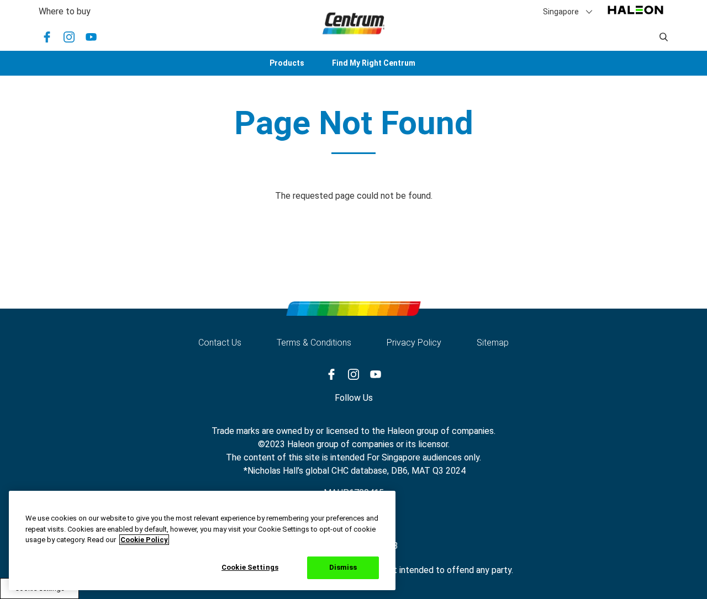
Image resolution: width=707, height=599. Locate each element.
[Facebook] (47, 37)
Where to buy (65, 11)
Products (287, 63)
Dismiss (343, 567)
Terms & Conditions (314, 342)
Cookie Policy (144, 540)
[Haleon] (635, 15)
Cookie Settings (249, 567)
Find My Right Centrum (373, 63)
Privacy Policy (414, 342)
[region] (202, 540)
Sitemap (493, 342)
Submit (663, 37)
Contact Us (219, 342)
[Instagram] (69, 37)
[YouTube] (91, 37)
